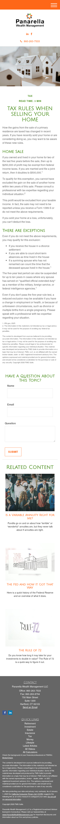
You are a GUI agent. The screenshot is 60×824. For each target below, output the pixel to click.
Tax (30, 736)
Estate (30, 729)
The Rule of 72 (30, 650)
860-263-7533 (32, 41)
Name (10, 385)
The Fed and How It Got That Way (30, 586)
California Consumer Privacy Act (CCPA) (27, 794)
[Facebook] (31, 34)
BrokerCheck (7, 757)
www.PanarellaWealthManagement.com (17, 814)
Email (10, 404)
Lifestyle (30, 742)
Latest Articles (30, 745)
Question (10, 423)
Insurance (30, 733)
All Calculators (30, 752)
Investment (30, 726)
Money (30, 739)
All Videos (30, 748)
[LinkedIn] (27, 34)
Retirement (30, 723)
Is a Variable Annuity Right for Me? (30, 516)
